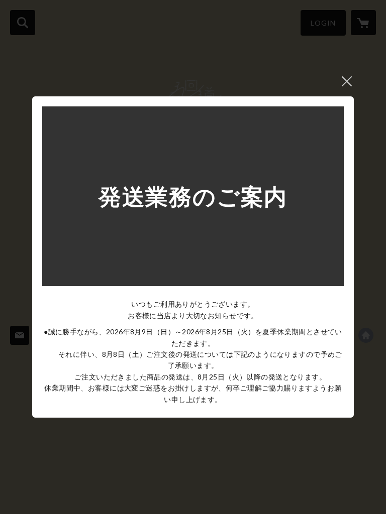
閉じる (347, 81)
